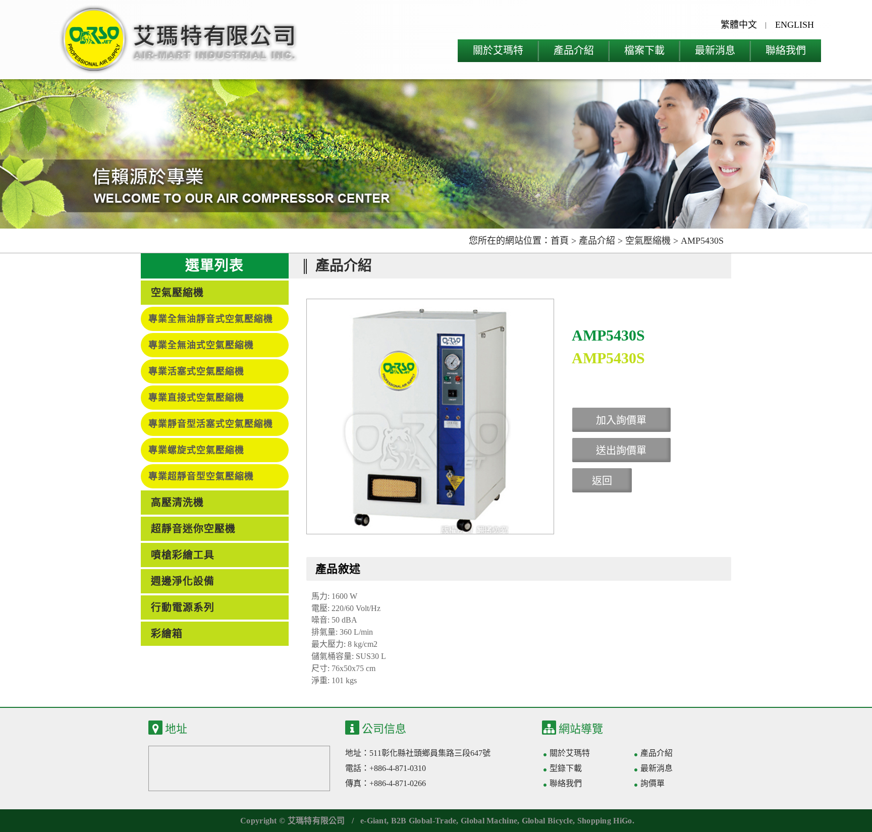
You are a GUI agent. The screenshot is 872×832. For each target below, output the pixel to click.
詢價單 (655, 783)
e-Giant (373, 820)
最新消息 (715, 50)
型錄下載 (566, 768)
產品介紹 (574, 50)
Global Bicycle (547, 820)
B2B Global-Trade (424, 820)
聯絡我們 (786, 50)
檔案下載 (644, 50)
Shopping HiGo (604, 820)
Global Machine (489, 820)
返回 (602, 480)
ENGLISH (794, 25)
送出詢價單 (621, 450)
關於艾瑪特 (498, 50)
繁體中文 (739, 25)
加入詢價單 (621, 420)
